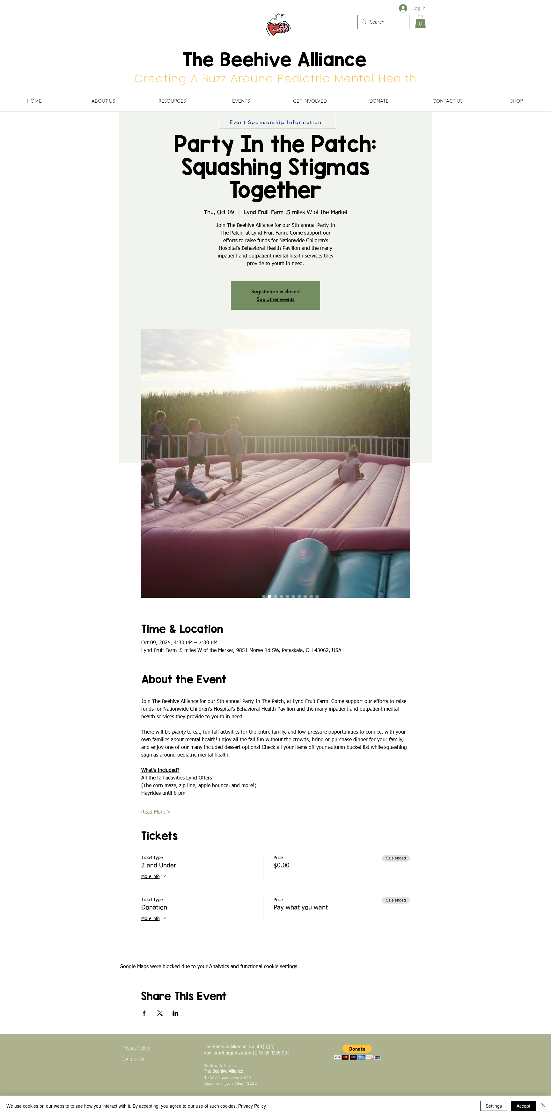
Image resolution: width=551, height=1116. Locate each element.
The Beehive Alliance (274, 59)
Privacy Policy (252, 1106)
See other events (276, 299)
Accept (523, 1106)
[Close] (543, 1106)
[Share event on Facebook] (144, 1013)
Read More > (156, 812)
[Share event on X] (160, 1013)
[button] (420, 21)
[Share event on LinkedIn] (176, 1013)
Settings (494, 1106)
